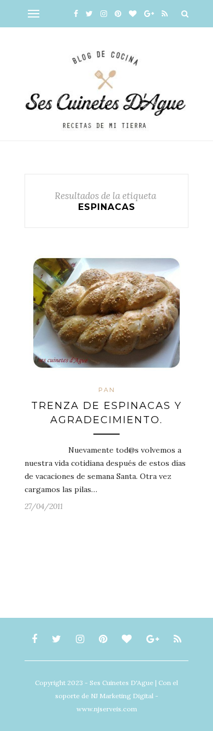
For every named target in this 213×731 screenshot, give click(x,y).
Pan (106, 390)
